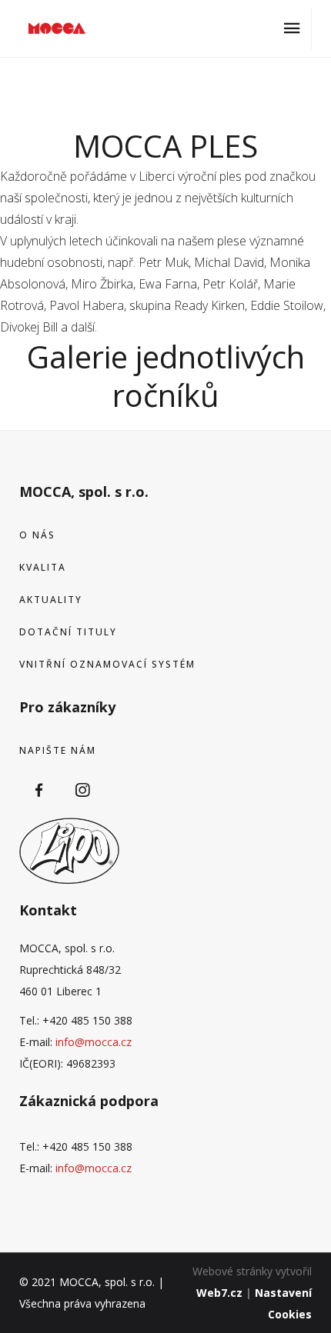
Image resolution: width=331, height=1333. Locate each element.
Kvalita (42, 567)
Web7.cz (219, 1292)
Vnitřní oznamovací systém (107, 664)
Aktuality (50, 599)
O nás (37, 535)
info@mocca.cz (93, 1042)
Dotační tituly (68, 631)
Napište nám (57, 750)
